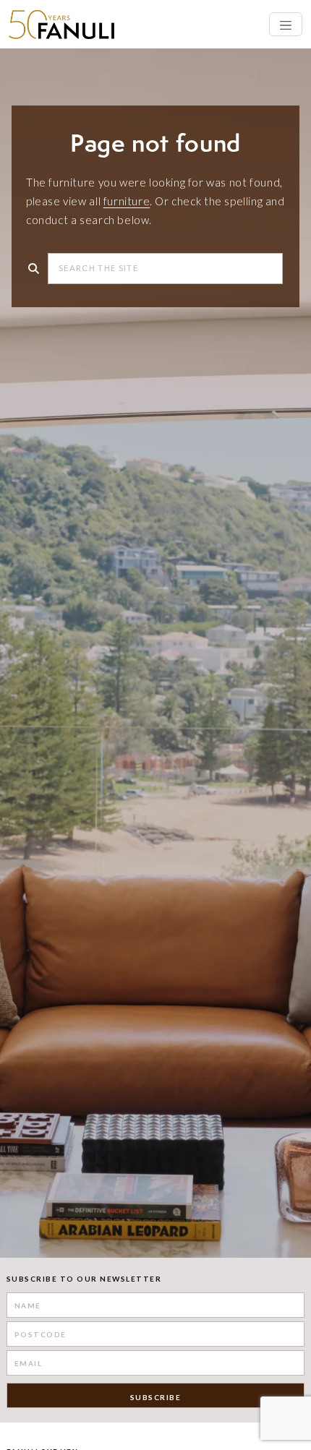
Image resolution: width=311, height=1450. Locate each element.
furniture (126, 200)
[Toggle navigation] (285, 24)
